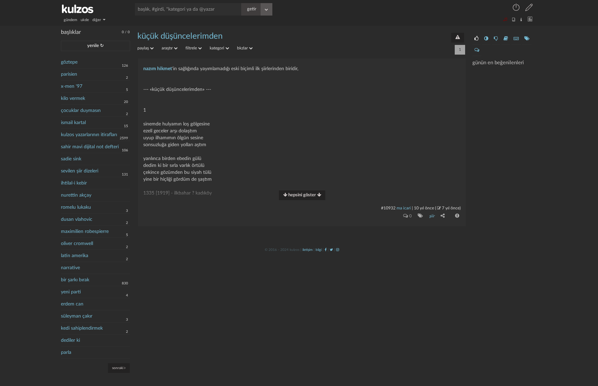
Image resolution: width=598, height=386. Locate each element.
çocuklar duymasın (81, 110)
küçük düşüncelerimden (180, 36)
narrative (70, 267)
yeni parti (71, 292)
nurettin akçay (76, 195)
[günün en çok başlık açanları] (527, 38)
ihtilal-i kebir (74, 183)
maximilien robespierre (85, 231)
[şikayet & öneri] (457, 38)
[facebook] (326, 250)
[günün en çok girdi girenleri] (516, 38)
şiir (431, 216)
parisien (69, 74)
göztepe (69, 62)
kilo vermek (73, 98)
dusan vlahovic (76, 219)
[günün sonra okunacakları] (505, 38)
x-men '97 (71, 86)
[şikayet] (456, 215)
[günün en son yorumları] (476, 50)
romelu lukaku (76, 207)
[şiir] (419, 215)
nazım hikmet (157, 68)
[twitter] (331, 250)
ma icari (404, 208)
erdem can (72, 304)
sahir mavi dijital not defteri (90, 146)
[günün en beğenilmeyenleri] (496, 38)
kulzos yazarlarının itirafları (89, 134)
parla (66, 352)
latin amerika (74, 255)
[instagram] (337, 250)
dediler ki (70, 340)
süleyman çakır (76, 316)
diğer (97, 20)
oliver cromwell (77, 243)
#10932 (388, 208)
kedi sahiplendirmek (82, 328)
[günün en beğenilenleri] (476, 38)
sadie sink (71, 159)
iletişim (307, 250)
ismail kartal (73, 122)
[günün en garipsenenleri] (486, 38)
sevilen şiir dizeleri (79, 171)
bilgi (318, 250)
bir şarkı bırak (75, 279)
